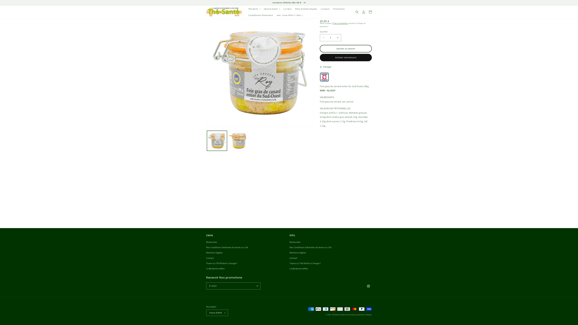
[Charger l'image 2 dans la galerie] (238, 141)
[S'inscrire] (257, 285)
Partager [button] (327, 66)
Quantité (323, 31)
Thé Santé (335, 315)
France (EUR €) (215, 312)
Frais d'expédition (340, 23)
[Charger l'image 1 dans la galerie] (217, 141)
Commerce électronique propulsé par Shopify (355, 315)
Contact (210, 258)
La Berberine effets (215, 268)
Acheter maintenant (345, 57)
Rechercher (211, 242)
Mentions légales (214, 252)
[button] (254, 9)
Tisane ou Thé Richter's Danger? (221, 263)
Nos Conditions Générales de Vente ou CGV (227, 247)
